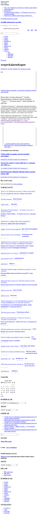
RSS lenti (7, 511)
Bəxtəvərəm (13, 295)
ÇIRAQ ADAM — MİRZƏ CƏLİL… (15, 426)
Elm (9, 52)
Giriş (5, 509)
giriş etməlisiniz (18, 184)
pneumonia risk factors (10, 425)
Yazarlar (6, 49)
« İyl (2, 396)
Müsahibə (10, 55)
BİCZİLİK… (8, 11)
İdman (6, 47)
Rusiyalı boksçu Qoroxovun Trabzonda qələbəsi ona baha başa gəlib (19, 284)
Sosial (6, 38)
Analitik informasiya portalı (11, 22)
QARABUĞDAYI (19, 258)
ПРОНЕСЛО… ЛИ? (21, 358)
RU (32, 30)
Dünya (6, 43)
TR (36, 30)
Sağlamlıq (10, 54)
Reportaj (10, 57)
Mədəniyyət (7, 46)
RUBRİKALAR (5, 403)
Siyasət (6, 36)
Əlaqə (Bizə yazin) (6, 441)
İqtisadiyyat (7, 41)
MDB (6, 44)
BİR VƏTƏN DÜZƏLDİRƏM (29, 229)
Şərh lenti (7, 513)
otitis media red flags (10, 431)
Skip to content (5, 1)
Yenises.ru (24, 69)
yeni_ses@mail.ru (11, 447)
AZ (28, 30)
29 (12, 392)
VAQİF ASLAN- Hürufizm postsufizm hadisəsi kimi (19, 417)
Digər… (6, 51)
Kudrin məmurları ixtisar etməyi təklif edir (16, 143)
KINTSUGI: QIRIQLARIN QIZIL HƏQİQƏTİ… (18, 15)
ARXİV (3, 465)
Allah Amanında (8, 9)
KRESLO (11, 263)
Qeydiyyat (7, 508)
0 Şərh (28, 69)
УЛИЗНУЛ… (14, 371)
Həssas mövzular (17, 290)
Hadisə (6, 39)
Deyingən (3, 60)
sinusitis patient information (12, 418)
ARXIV (3, 410)
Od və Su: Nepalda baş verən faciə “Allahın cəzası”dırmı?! (20, 7)
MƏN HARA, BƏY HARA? (27, 346)
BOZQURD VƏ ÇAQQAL (27, 253)
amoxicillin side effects (19, 421)
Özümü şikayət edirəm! (23, 312)
